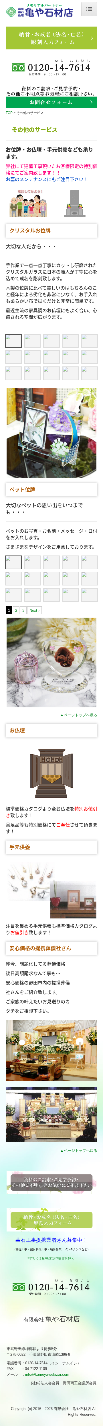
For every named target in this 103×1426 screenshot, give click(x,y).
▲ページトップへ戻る (78, 715)
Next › (34, 610)
